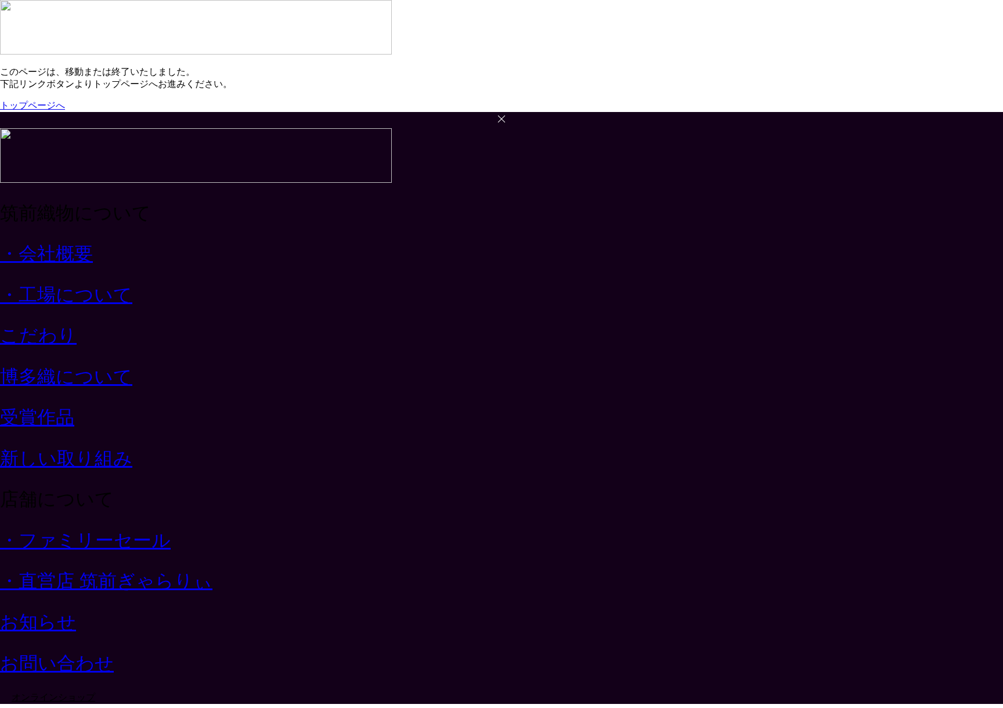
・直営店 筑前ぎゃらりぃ (106, 580)
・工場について (66, 294)
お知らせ (38, 622)
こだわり (38, 335)
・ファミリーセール (85, 540)
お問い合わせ (57, 663)
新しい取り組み (66, 458)
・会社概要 (46, 253)
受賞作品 (37, 417)
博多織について (66, 376)
